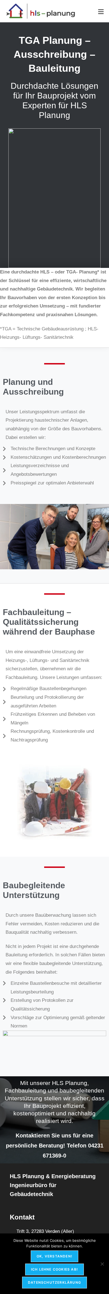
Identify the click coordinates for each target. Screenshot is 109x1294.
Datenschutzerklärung (54, 1282)
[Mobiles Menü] (101, 11)
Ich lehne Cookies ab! (54, 1269)
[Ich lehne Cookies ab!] (102, 1264)
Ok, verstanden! (54, 1256)
